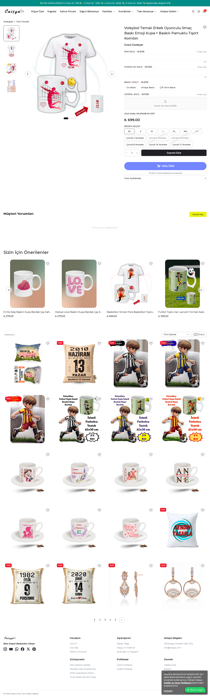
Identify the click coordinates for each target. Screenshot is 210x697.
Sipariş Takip (123, 643)
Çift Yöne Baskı (168, 87)
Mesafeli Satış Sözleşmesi (83, 669)
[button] (165, 103)
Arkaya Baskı (148, 87)
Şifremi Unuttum (78, 651)
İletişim (167, 669)
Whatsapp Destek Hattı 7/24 (178, 643)
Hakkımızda (170, 665)
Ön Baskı (131, 87)
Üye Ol (73, 643)
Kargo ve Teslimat (126, 647)
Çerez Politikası (124, 665)
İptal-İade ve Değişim (127, 651)
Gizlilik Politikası (124, 669)
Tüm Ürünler (22, 21)
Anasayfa (8, 21)
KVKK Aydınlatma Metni (82, 673)
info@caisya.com (172, 647)
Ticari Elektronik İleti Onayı (83, 677)
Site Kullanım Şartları (80, 665)
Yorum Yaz (198, 214)
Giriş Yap (74, 647)
